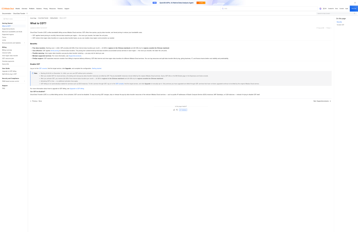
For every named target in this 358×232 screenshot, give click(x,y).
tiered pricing (55, 50)
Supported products (75, 56)
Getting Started (54, 18)
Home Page (33, 18)
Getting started (96, 68)
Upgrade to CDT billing (77, 88)
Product (328, 28)
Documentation (6, 13)
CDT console (43, 68)
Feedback (183, 110)
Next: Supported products (321, 101)
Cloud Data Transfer (19, 13)
